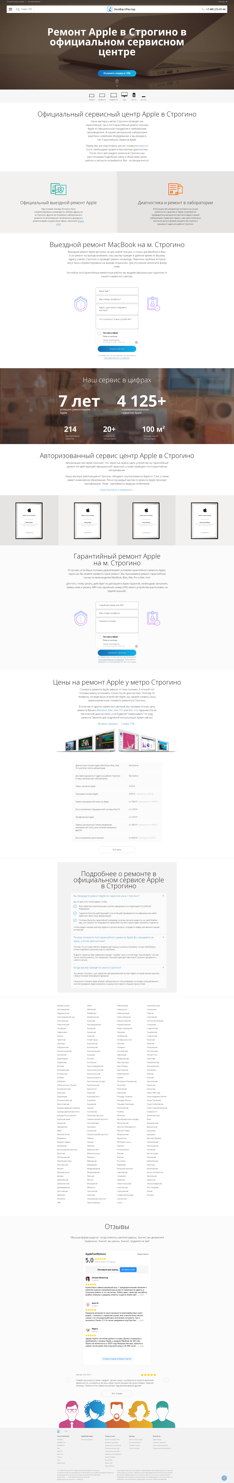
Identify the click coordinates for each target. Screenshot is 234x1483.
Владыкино (61, 1138)
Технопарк (151, 1058)
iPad (58, 1460)
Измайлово (91, 1013)
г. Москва (221, 1)
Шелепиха (151, 1165)
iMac (110, 710)
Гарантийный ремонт (112, 1451)
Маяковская (92, 1161)
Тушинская (151, 1085)
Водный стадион (64, 1142)
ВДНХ (59, 1130)
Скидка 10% (26, 9)
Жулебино (61, 1199)
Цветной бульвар (154, 1138)
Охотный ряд (122, 1051)
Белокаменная (63, 1070)
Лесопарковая (93, 1123)
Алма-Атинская (63, 1024)
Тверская (150, 1043)
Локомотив (91, 1130)
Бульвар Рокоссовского (67, 1115)
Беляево (60, 1077)
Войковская (62, 1146)
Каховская (91, 1028)
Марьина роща (93, 1153)
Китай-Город (92, 1040)
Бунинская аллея (63, 1119)
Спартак (150, 1013)
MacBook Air (61, 1445)
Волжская (61, 1153)
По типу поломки (87, 1439)
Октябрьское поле (124, 1040)
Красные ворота (94, 1077)
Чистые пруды (152, 1153)
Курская (90, 1108)
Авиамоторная (63, 1005)
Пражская (121, 1115)
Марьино (91, 1157)
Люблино (91, 1146)
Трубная (150, 1074)
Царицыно (151, 1134)
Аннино (60, 1036)
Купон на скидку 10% (112, 1439)
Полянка (120, 1112)
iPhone (59, 1457)
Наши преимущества (160, 1445)
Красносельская (93, 1074)
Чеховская (151, 1149)
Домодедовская (63, 1187)
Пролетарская (122, 1123)
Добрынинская (63, 1183)
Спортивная (152, 1017)
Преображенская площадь (128, 1119)
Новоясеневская (123, 1024)
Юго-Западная (153, 1187)
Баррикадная (62, 1058)
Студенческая (152, 1028)
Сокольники (151, 1009)
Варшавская (62, 1127)
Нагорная (91, 1195)
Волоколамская (63, 1157)
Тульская (150, 1077)
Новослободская (124, 1017)
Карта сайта (61, 1477)
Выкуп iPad (108, 1463)
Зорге (89, 1005)
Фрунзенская (152, 1127)
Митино (90, 1180)
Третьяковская (153, 1066)
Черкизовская (152, 1142)
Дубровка (61, 1195)
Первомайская (123, 1074)
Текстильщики (152, 1051)
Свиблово (121, 1180)
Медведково (92, 1165)
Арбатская (61, 1040)
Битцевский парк (64, 1089)
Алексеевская (62, 1021)
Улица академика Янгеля (156, 1096)
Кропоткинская (93, 1085)
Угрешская (151, 1089)
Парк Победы (122, 1066)
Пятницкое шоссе (124, 1142)
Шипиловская (152, 1168)
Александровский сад (65, 1017)
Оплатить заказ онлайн (15, 1)
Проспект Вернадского (126, 1127)
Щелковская (152, 1176)
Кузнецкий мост (93, 1096)
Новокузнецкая (123, 1013)
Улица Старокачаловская (157, 1108)
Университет (152, 1112)
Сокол (119, 1202)
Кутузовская (92, 1112)
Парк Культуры (123, 1062)
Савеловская (122, 1172)
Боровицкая (62, 1096)
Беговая (60, 1066)
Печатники (121, 1085)
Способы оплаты (134, 1445)
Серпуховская (122, 1191)
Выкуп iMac (109, 1460)
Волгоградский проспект (67, 1149)
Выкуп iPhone (109, 1466)
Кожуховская (92, 1043)
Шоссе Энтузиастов (155, 1172)
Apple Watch (61, 1463)
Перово (120, 1077)
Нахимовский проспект (96, 1199)
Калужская (91, 1021)
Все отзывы (117, 1393)
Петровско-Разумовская (127, 1081)
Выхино (60, 1168)
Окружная (121, 1032)
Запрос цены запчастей (113, 1445)
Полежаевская (122, 1108)
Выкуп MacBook (110, 1457)
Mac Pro (118, 710)
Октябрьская (122, 1036)
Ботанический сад (64, 1100)
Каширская (91, 1032)
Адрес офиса (157, 1439)
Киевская (90, 1036)
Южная (149, 1191)
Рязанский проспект (125, 1168)
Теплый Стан (152, 1055)
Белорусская (62, 1074)
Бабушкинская (62, 1047)
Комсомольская (93, 1051)
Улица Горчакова (154, 1100)
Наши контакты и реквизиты (116, 489)
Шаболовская (152, 1161)
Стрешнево (151, 1024)
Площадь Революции (125, 1104)
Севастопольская (124, 1183)
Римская (120, 1157)
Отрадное (121, 1047)
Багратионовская (64, 1051)
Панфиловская (123, 1058)
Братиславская (63, 1104)
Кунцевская (91, 1104)
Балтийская (61, 1055)
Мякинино (91, 1187)
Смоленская (122, 1199)
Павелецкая (121, 1055)
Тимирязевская (153, 1062)
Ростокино (121, 1161)
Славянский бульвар (125, 1195)
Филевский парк (153, 1115)
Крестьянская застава (96, 1081)
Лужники (90, 1142)
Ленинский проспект (95, 1115)
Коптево (90, 1058)
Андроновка (62, 1032)
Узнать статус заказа (135, 1439)
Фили (149, 1119)
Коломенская (92, 1047)
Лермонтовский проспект (97, 1119)
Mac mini (133, 710)
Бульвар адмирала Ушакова (68, 1108)
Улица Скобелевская (155, 1104)
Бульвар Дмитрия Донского (68, 1112)
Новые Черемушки (124, 1028)
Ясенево (150, 1195)
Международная (93, 1168)
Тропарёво (151, 1070)
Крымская (91, 1093)
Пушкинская (121, 1138)
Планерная (121, 1093)
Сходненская (152, 1036)
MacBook (102, 710)
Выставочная (62, 1165)
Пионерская (122, 1089)
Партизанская (122, 1070)
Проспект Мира (123, 1130)
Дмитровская (62, 1180)
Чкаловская (151, 1157)
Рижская (120, 1153)
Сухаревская (152, 1032)
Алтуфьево (61, 1028)
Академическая (63, 1013)
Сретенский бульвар (155, 1021)
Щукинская (151, 1180)
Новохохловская (124, 1021)
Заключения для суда (112, 1448)
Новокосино (122, 1009)
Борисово (61, 1093)
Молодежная (92, 1183)
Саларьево (121, 1176)
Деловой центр (63, 1172)
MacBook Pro (61, 1442)
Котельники (92, 1062)
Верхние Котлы (63, 1134)
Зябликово (91, 1009)
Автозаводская (63, 1009)
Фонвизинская (152, 1123)
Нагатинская (92, 1191)
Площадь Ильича (124, 1100)
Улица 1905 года (153, 1093)
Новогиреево (122, 1005)
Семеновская (122, 1187)
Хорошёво (151, 1130)
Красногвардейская (95, 1066)
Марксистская (92, 1149)
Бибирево (61, 1081)
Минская (90, 1176)
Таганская (151, 1040)
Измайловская (93, 1017)
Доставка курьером (111, 1442)
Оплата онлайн (134, 1448)
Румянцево (121, 1165)
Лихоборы (91, 1127)
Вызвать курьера (107, 723)
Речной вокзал (123, 1149)
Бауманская (62, 1062)
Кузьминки (91, 1100)
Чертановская (152, 1146)
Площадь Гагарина (124, 1096)
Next (166, 1380)
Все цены (117, 849)
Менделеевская (93, 1172)
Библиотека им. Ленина (66, 1085)
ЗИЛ (59, 1202)
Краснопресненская (95, 1070)
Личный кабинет (34, 1)
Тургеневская (152, 1081)
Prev (68, 1380)
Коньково (91, 1055)
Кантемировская (94, 1024)
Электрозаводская (154, 1183)
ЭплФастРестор (124, 9)
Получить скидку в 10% (117, 73)
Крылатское (92, 1089)
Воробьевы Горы (64, 1161)
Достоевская (62, 1191)
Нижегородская (93, 1202)
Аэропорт (61, 1043)
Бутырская (61, 1123)
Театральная (152, 1047)
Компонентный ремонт (113, 1454)
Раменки (120, 1146)
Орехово (120, 1043)
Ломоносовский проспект (97, 1134)
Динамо (60, 1176)
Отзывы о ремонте (159, 1442)
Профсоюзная (123, 1134)
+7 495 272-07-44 (215, 9)
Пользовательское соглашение (117, 358)
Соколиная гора (153, 1005)
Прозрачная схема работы (162, 1448)
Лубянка (90, 1138)
